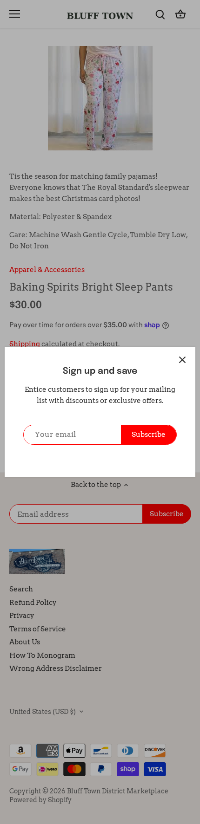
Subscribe (149, 434)
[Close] (182, 360)
